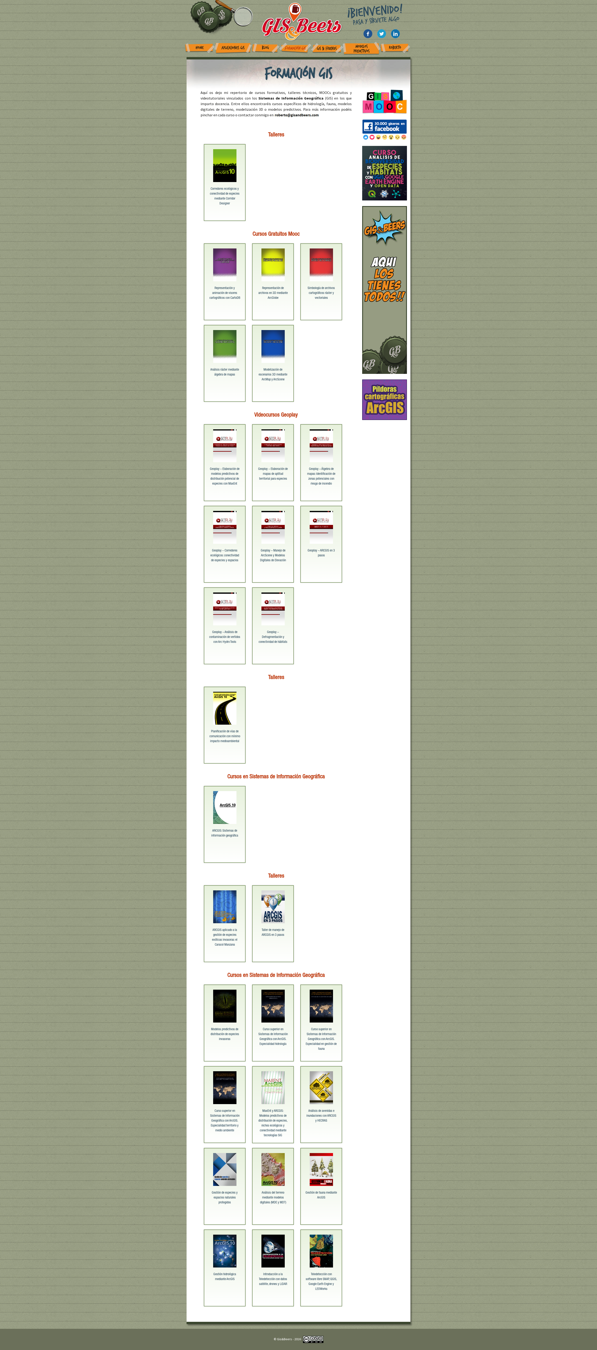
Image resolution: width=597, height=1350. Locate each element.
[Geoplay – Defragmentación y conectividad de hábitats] (273, 608)
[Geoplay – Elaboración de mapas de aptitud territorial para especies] (273, 445)
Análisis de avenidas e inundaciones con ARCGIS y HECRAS (321, 1116)
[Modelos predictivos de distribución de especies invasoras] (224, 1005)
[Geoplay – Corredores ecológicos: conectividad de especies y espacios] (224, 526)
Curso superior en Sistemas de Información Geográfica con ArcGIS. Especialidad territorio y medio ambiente (224, 1120)
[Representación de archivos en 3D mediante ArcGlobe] (273, 264)
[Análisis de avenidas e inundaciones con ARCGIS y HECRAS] (321, 1087)
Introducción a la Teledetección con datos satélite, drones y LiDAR (273, 1279)
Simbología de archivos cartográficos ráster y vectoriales (321, 293)
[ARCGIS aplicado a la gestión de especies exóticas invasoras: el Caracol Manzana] (224, 906)
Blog (265, 47)
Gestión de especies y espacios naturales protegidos (225, 1197)
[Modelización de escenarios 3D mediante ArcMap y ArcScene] (273, 346)
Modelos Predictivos (362, 49)
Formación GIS (295, 48)
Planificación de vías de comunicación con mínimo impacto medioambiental (224, 736)
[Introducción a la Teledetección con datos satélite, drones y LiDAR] (273, 1250)
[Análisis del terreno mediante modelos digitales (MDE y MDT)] (273, 1169)
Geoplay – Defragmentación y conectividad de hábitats (273, 637)
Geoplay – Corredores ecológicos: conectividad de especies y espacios (224, 555)
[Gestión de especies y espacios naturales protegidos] (224, 1169)
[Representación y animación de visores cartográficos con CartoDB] (224, 264)
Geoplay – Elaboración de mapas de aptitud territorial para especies (273, 474)
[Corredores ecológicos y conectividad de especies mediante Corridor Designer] (224, 165)
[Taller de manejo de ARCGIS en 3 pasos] (273, 906)
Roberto (395, 47)
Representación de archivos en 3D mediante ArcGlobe (273, 293)
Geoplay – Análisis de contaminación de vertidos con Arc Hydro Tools (224, 637)
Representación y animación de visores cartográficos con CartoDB (224, 293)
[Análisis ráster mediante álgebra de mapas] (224, 346)
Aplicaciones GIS (233, 47)
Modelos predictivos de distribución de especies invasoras (225, 1034)
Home (200, 47)
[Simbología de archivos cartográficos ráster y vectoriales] (321, 264)
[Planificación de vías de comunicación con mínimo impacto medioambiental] (224, 707)
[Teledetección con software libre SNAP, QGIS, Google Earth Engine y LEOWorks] (321, 1250)
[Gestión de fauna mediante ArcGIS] (321, 1169)
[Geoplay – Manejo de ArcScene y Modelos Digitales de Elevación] (273, 526)
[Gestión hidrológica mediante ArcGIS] (224, 1250)
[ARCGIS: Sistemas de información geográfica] (224, 807)
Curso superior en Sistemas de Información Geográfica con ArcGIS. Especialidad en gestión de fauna (321, 1039)
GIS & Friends (327, 48)
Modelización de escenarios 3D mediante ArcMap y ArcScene (273, 374)
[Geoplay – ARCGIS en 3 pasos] (321, 526)
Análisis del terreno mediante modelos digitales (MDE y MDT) (273, 1197)
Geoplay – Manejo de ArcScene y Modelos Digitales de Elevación (273, 555)
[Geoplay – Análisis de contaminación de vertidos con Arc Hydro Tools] (224, 608)
